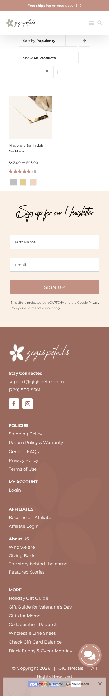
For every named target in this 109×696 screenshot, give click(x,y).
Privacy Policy (23, 460)
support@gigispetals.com (36, 381)
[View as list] (59, 72)
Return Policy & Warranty (36, 442)
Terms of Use (23, 469)
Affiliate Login (24, 526)
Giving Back (22, 555)
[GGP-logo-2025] (20, 17)
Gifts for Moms (24, 615)
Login (15, 490)
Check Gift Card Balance (35, 642)
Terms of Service (39, 308)
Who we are (22, 547)
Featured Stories (26, 572)
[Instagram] (27, 403)
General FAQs (24, 451)
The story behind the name (38, 564)
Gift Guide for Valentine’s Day (40, 607)
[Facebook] (14, 403)
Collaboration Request (33, 624)
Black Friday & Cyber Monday (40, 650)
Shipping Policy (25, 433)
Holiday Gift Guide (28, 598)
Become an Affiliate (30, 517)
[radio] (13, 181)
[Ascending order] (84, 41)
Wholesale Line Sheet (32, 633)
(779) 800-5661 (24, 389)
